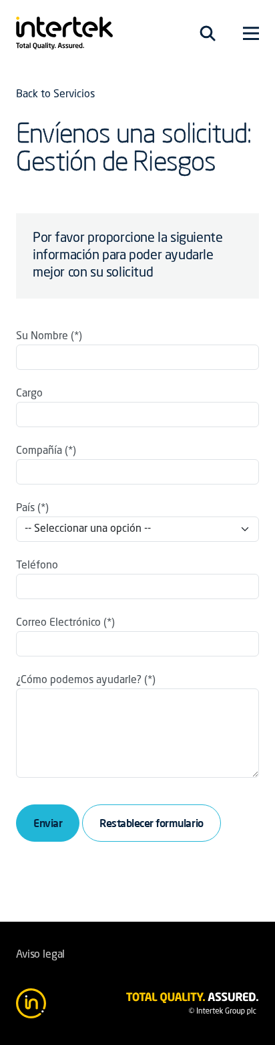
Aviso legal (40, 955)
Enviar (47, 823)
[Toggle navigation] (208, 33)
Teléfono (37, 565)
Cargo (29, 394)
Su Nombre (42, 336)
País (25, 508)
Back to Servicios (55, 94)
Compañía (39, 451)
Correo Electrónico (58, 623)
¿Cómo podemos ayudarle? (79, 680)
